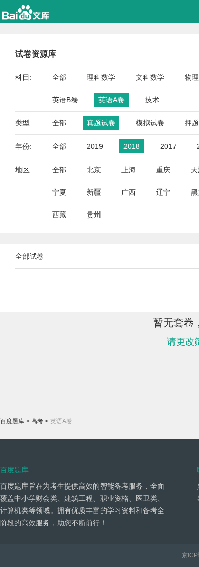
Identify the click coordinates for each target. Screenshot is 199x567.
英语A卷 (111, 100)
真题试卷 (101, 123)
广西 (128, 192)
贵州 (94, 214)
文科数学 (150, 77)
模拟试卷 (150, 123)
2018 (131, 146)
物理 (192, 77)
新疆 (94, 192)
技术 (152, 100)
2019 (95, 146)
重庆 (163, 170)
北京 (94, 170)
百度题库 (12, 421)
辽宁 (163, 192)
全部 (59, 77)
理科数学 (101, 77)
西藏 (59, 214)
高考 (37, 421)
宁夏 (59, 192)
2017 (168, 146)
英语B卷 (65, 100)
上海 (128, 170)
